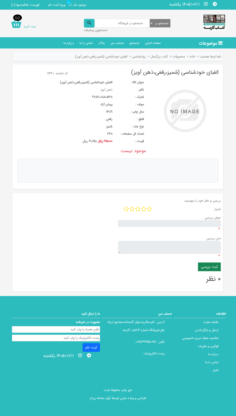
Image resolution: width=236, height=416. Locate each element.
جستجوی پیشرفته (96, 30)
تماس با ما (86, 43)
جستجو (134, 43)
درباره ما (69, 43)
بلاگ (101, 43)
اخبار (215, 370)
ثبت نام (91, 347)
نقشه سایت (210, 322)
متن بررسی (213, 238)
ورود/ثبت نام (56, 4)
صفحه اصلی (153, 43)
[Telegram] (214, 4)
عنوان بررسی (213, 217)
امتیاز (217, 209)
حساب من (117, 43)
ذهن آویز (106, 89)
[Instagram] (206, 4)
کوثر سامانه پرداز (100, 398)
